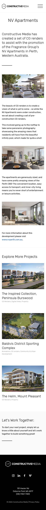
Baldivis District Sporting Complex (20, 346)
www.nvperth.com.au (12, 239)
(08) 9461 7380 (23, 494)
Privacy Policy (34, 502)
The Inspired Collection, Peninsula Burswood (19, 296)
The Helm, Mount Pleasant (21, 396)
